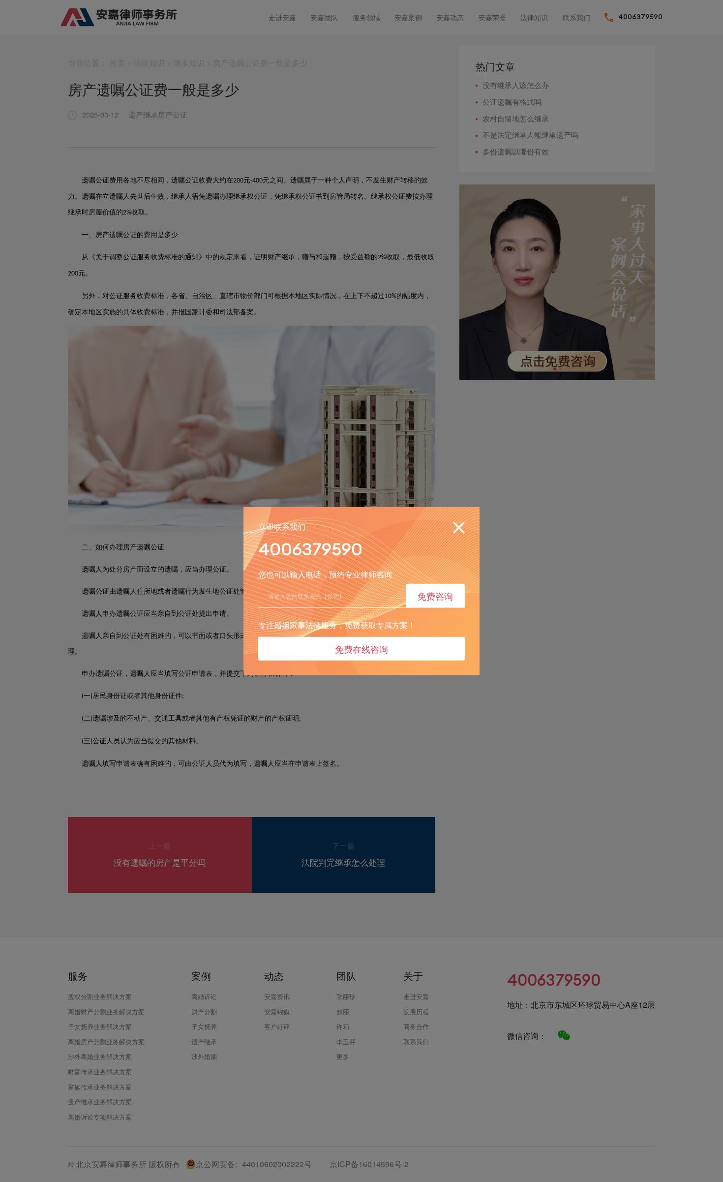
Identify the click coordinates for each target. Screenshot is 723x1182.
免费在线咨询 (361, 648)
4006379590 (310, 548)
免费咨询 (435, 595)
